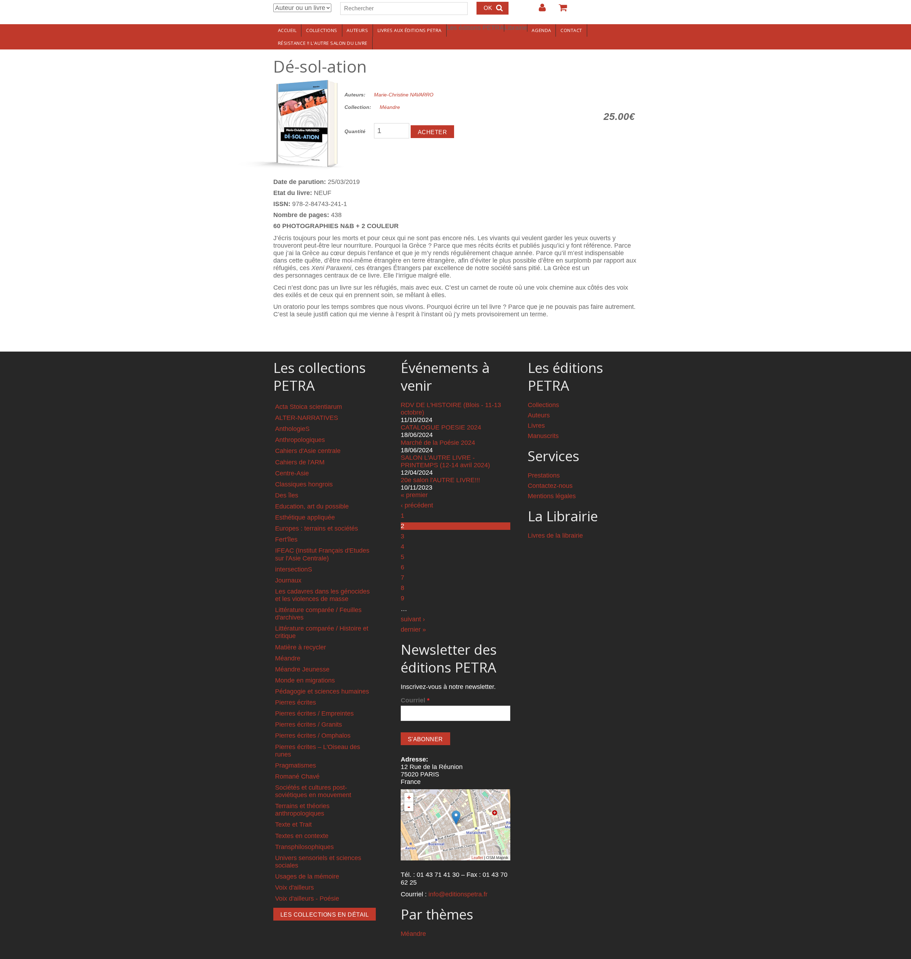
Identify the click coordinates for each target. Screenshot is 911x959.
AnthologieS (292, 428)
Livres (536, 425)
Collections (321, 30)
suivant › (413, 619)
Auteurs (357, 30)
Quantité (354, 131)
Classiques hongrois (304, 484)
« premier (414, 495)
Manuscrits (543, 435)
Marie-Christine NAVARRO (403, 95)
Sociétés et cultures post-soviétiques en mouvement (313, 791)
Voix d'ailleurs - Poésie (307, 898)
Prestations (544, 475)
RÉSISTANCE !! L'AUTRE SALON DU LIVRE (323, 43)
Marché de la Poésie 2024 (438, 442)
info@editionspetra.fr (458, 894)
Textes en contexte (301, 835)
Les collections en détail (324, 915)
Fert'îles (286, 539)
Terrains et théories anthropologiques (302, 809)
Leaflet (477, 857)
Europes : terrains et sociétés (316, 528)
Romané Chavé (297, 776)
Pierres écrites (295, 702)
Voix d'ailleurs (294, 887)
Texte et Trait (293, 824)
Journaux (288, 580)
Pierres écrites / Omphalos (313, 735)
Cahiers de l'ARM (300, 462)
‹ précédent (417, 505)
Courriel (415, 700)
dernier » (413, 629)
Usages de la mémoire (307, 876)
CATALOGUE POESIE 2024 (441, 427)
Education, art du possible (312, 506)
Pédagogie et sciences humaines (322, 691)
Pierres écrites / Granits (308, 724)
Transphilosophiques (304, 846)
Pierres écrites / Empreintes (314, 713)
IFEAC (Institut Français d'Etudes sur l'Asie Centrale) (322, 554)
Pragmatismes (295, 765)
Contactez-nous (550, 485)
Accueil (287, 30)
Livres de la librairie (555, 535)
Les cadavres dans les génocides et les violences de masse (322, 595)
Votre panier (560, 10)
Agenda (541, 30)
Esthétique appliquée (305, 517)
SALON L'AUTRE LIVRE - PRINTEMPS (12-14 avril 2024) (445, 461)
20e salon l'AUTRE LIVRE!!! (440, 480)
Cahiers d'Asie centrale (308, 450)
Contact (571, 30)
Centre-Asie (292, 473)
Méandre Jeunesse (302, 669)
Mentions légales (552, 496)
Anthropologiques (300, 439)
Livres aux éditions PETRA (410, 30)
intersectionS (293, 569)
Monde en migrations (305, 680)
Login (539, 10)
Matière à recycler (300, 647)
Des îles (286, 495)
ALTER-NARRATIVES (306, 417)
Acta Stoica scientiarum (308, 406)
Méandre (390, 107)
